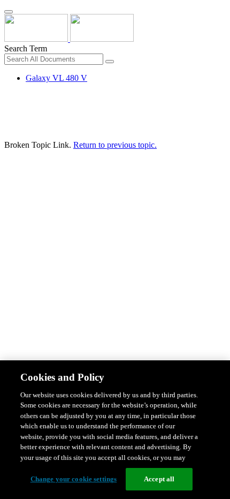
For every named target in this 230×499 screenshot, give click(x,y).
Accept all (159, 479)
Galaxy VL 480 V (56, 77)
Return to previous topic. (115, 144)
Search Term (25, 48)
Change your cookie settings (73, 479)
